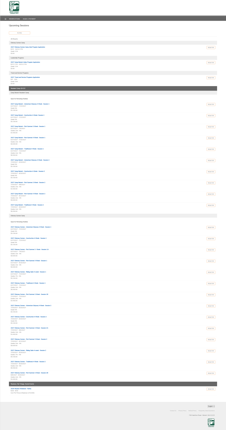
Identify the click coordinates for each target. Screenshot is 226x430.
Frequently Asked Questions (207, 411)
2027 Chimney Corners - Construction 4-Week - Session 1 (29, 238)
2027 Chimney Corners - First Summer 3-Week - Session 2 (29, 339)
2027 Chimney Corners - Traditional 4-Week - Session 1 (28, 283)
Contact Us (173, 411)
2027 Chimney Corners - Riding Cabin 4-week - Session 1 (28, 272)
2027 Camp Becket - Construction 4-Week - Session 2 (28, 171)
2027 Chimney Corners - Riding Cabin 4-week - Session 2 (28, 350)
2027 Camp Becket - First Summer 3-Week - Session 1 (28, 138)
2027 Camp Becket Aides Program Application (25, 62)
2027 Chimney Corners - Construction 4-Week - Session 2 (29, 317)
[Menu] (7, 18)
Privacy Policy (182, 411)
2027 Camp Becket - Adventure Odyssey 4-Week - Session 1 (30, 104)
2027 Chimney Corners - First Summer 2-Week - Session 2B (29, 373)
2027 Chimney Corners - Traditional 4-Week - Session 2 (28, 362)
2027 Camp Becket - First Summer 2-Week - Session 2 (28, 182)
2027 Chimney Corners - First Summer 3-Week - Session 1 (29, 261)
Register (211, 47)
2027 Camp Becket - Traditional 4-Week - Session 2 (27, 205)
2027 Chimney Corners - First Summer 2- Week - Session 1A (30, 249)
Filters (19, 33)
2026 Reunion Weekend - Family (21, 389)
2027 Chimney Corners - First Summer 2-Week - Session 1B (29, 294)
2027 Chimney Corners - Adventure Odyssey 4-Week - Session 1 (31, 227)
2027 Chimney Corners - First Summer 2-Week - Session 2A (29, 328)
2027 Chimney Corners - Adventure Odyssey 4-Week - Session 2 (31, 306)
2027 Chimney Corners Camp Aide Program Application (28, 47)
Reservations (14, 19)
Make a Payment (29, 19)
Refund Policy (192, 411)
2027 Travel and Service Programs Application (25, 77)
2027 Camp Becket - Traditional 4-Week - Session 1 (27, 149)
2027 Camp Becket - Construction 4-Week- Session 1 (27, 115)
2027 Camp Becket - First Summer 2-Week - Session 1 (28, 126)
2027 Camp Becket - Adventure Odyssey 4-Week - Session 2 (30, 160)
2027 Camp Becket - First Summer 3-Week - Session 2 (28, 194)
